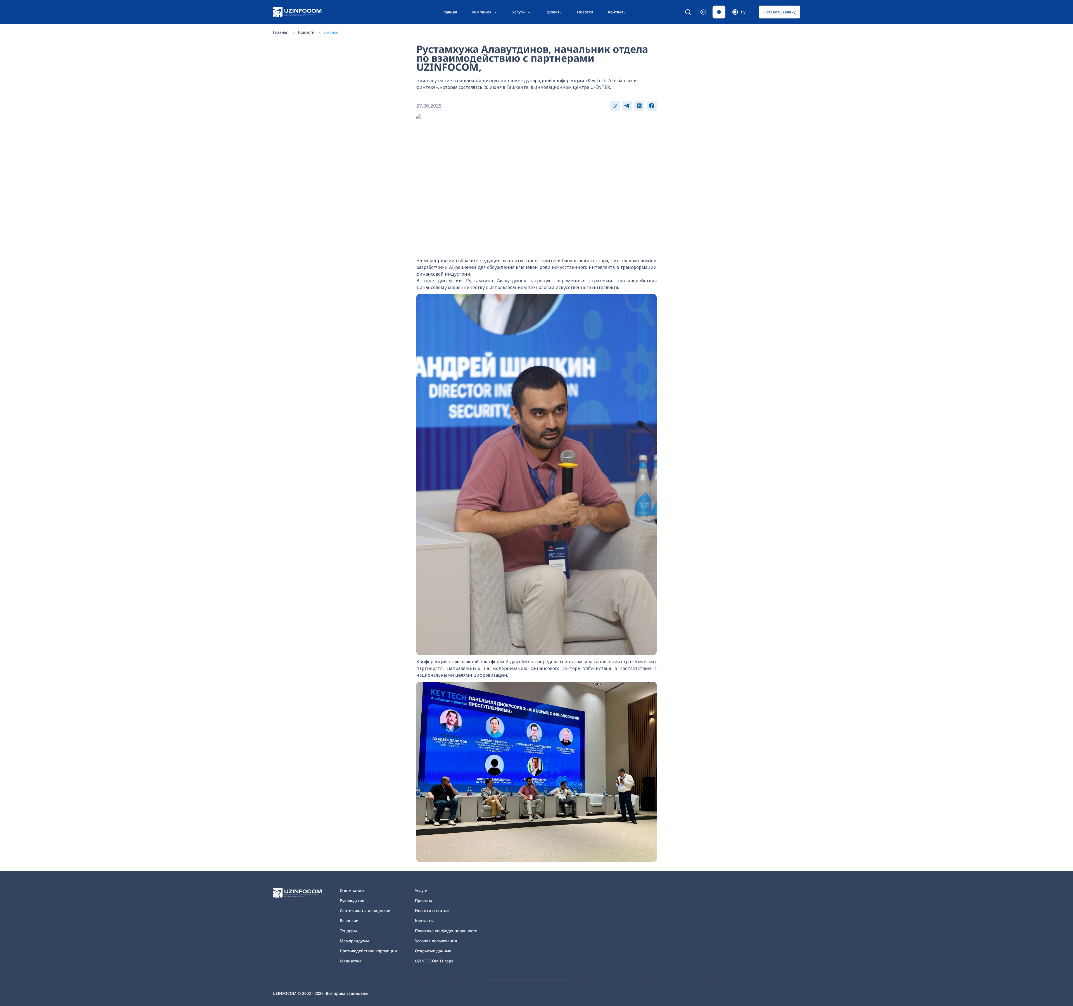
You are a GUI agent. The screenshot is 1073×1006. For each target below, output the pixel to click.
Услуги (518, 12)
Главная (449, 12)
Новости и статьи (432, 910)
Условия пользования (436, 940)
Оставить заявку (779, 12)
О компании (352, 890)
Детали (331, 32)
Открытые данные (433, 950)
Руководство (352, 900)
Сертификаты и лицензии (365, 910)
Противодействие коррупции (368, 950)
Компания (482, 12)
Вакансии (349, 920)
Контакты (617, 12)
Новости (585, 12)
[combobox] (742, 12)
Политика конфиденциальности (446, 930)
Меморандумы (354, 940)
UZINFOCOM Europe (434, 961)
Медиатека (351, 961)
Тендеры (348, 930)
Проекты (553, 12)
